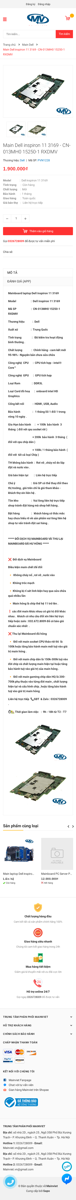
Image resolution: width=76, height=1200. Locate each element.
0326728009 (16, 241)
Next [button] (73, 826)
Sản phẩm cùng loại (20, 825)
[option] (17, 130)
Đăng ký (30, 4)
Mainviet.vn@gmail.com (18, 1147)
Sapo (46, 1190)
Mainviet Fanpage (20, 1080)
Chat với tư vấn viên (21, 1085)
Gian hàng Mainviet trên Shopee (29, 1089)
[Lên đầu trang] (69, 1193)
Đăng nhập (44, 4)
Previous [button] (68, 826)
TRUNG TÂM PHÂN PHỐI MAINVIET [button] (25, 1016)
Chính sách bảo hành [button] (19, 1033)
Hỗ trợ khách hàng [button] (17, 1025)
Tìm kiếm (64, 34)
